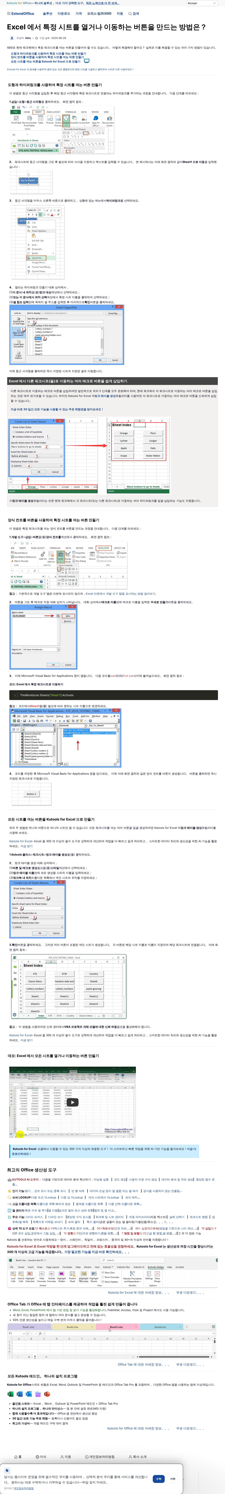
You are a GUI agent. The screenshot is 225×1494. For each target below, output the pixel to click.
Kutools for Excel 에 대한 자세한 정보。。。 (139, 1292)
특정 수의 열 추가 (36, 1210)
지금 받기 (27, 846)
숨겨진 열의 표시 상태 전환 (76, 1210)
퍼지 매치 (131, 1197)
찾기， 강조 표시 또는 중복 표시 (45, 1191)
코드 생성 (120, 1179)
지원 (120, 13)
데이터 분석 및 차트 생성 (177, 1179)
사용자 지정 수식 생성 (143, 1179)
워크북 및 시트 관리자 (110, 1217)
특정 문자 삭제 (79, 1228)
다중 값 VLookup (72, 1197)
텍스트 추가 (61, 1228)
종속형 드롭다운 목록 (89, 1204)
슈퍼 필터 (74, 1222)
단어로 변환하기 (90, 1233)
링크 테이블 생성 (105, 396)
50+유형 (105, 1228)
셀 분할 (167, 1233)
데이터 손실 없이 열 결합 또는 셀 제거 (114, 1191)
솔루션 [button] (47, 13)
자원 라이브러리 (139, 1217)
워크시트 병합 (199, 1217)
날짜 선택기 (176, 1217)
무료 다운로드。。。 (191, 1292)
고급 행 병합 (154, 1233)
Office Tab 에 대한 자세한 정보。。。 (144, 1364)
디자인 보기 (55, 1217)
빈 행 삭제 (77, 1191)
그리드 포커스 (34, 1217)
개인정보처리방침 (102, 1456)
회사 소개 (140, 1456)
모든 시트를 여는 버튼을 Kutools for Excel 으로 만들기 (46, 61)
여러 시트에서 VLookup (103, 1197)
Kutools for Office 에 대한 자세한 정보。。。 (139, 1428)
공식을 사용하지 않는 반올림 (161, 1191)
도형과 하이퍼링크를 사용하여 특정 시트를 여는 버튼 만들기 (48, 53)
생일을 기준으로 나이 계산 (176, 1228)
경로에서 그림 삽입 (43, 1233)
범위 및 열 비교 (104, 1210)
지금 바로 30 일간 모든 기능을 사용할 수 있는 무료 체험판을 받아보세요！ (57, 409)
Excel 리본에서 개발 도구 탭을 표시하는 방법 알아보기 (120, 593)
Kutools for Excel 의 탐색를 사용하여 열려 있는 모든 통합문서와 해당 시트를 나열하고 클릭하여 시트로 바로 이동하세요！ (70, 69)
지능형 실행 (101, 1179)
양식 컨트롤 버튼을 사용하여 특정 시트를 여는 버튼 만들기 (47, 57)
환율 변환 (107, 1233)
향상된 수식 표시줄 (79, 1217)
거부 (172, 1478)
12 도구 (44, 1228)
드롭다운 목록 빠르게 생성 (53, 1204)
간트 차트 (121, 1228)
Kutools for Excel (20, 841)
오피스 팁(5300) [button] (99, 13)
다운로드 (64, 13)
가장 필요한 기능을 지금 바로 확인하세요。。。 (97, 1252)
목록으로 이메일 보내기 (48, 1222)
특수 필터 (93, 1222)
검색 (136, 13)
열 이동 (53, 1210)
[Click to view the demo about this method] (85, 61)
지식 (43, 1456)
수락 (158, 1478)
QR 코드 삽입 (21, 1233)
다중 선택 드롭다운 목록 (123, 1204)
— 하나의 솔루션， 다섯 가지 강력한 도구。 (63, 3)
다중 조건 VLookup (43, 1197)
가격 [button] (79, 13)
